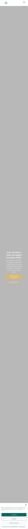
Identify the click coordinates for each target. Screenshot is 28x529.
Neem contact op (14, 282)
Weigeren (14, 519)
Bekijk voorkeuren (14, 523)
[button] (26, 505)
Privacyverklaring (22, 526)
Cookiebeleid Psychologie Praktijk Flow (10, 526)
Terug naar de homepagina (14, 276)
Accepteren (14, 514)
